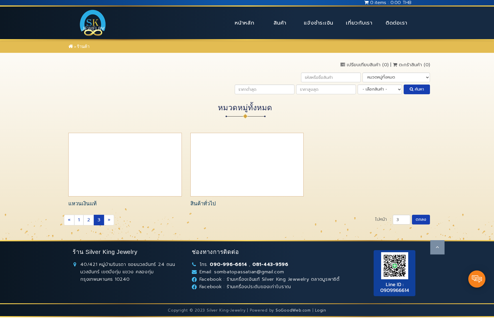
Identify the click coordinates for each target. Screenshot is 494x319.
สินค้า (280, 23)
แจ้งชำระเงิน (318, 23)
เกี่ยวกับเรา (359, 23)
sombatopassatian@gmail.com (249, 271)
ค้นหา (418, 89)
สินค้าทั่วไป (203, 203)
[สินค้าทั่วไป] (247, 164)
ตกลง (421, 219)
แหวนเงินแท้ (82, 203)
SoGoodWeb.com (293, 310)
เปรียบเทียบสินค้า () (367, 64)
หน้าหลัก (244, 23)
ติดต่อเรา (396, 23)
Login (320, 310)
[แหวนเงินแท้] (125, 164)
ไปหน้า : (383, 219)
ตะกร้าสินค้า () (413, 64)
